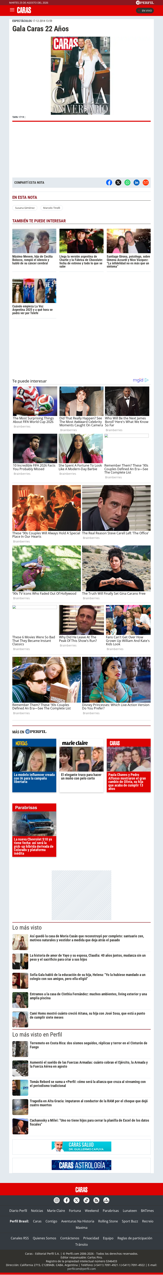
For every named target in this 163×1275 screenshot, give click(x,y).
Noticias (37, 1210)
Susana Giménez (25, 208)
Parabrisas (111, 1210)
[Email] (146, 182)
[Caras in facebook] (67, 1200)
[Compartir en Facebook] (109, 182)
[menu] (12, 10)
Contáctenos (69, 1238)
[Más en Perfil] (35, 732)
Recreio (147, 1221)
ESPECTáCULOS (22, 21)
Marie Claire (56, 1210)
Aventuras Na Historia (77, 1221)
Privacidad (91, 1238)
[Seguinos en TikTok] (86, 1200)
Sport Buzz (130, 1221)
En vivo (147, 10)
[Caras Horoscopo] (81, 1169)
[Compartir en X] (118, 182)
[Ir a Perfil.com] (145, 3)
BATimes (147, 1210)
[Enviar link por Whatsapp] (127, 182)
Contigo (51, 1221)
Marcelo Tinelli (51, 208)
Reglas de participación (134, 1238)
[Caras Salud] (81, 1150)
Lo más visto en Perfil (37, 1034)
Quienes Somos (44, 1238)
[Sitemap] (106, 1200)
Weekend (92, 1210)
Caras (37, 1221)
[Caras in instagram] (57, 1200)
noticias (34, 744)
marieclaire (81, 744)
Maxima (81, 1227)
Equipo (108, 1238)
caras (129, 744)
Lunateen (130, 1210)
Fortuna (75, 1210)
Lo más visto (27, 927)
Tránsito (81, 1244)
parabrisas (34, 808)
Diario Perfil (18, 1210)
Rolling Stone (108, 1221)
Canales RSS (20, 1238)
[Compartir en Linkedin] (137, 182)
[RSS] (96, 1200)
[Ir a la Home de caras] (24, 12)
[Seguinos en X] (77, 1200)
